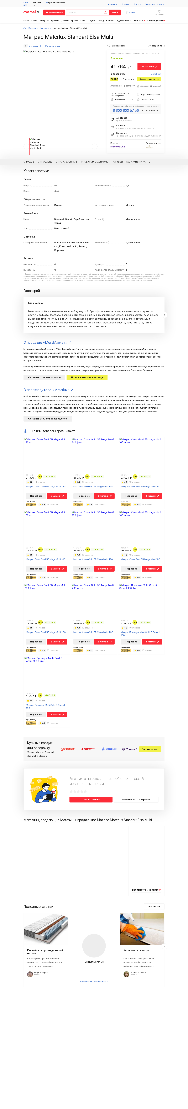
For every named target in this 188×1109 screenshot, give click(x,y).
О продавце (45, 161)
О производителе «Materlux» (47, 390)
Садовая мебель (123, 21)
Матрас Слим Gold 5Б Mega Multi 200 (46, 632)
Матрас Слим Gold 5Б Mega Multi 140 (46, 486)
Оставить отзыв (91, 799)
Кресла (74, 21)
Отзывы (125, 4)
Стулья (92, 21)
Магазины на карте (155, 4)
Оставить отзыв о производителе (48, 418)
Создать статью (94, 961)
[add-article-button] (94, 946)
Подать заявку (150, 749)
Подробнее (155, 74)
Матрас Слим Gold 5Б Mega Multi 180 (93, 559)
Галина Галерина (138, 972)
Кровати (55, 21)
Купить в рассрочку (149, 79)
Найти (115, 12)
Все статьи (154, 906)
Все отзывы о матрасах (136, 799)
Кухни (26, 21)
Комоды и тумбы (106, 21)
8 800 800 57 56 (126, 110)
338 (46, 2)
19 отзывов (40, 482)
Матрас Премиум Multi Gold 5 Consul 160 (140, 634)
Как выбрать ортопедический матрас (45, 952)
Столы (83, 21)
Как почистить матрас (137, 950)
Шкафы (34, 21)
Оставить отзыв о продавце (44, 377)
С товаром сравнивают (95, 161)
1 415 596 (26, 3)
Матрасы (44, 21)
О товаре (29, 161)
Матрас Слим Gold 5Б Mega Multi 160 (140, 486)
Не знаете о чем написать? (94, 981)
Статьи (137, 4)
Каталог (32, 28)
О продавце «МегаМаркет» (45, 342)
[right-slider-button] (164, 315)
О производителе (67, 161)
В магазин (148, 66)
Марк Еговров (41, 972)
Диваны (65, 21)
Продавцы (112, 4)
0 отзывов (33, 46)
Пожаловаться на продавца (87, 377)
